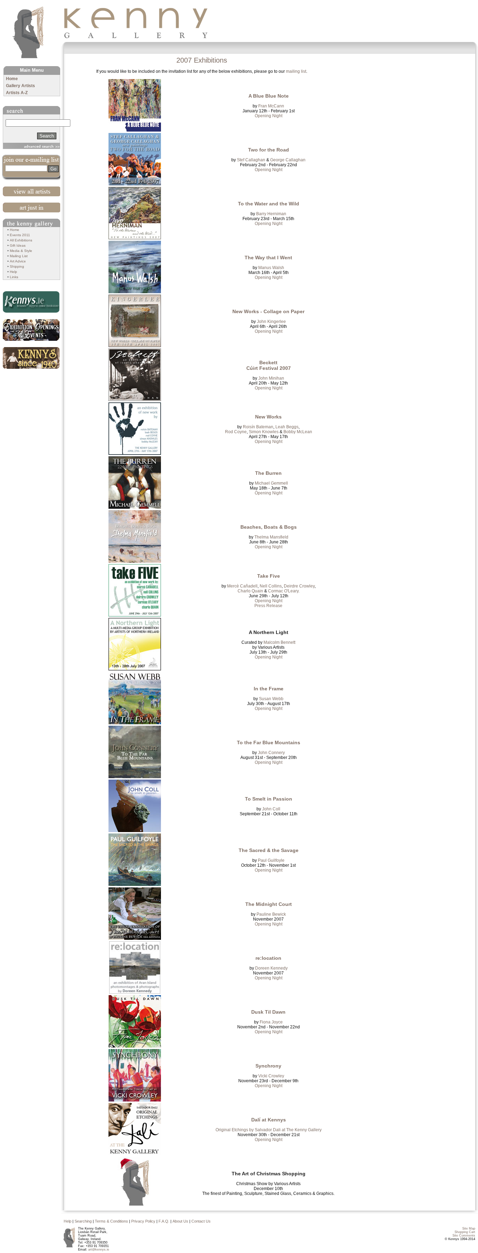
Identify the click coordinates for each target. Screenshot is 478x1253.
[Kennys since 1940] (32, 358)
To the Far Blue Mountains (268, 742)
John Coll (271, 809)
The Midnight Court (268, 904)
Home (12, 78)
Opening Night (268, 115)
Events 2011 (20, 235)
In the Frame (268, 688)
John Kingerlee (271, 321)
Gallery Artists (20, 85)
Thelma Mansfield (271, 537)
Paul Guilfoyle (271, 860)
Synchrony (268, 1066)
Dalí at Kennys (268, 1119)
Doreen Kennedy (271, 968)
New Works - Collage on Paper (268, 311)
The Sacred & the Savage (268, 850)
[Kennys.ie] (32, 302)
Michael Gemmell (271, 483)
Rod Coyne (236, 431)
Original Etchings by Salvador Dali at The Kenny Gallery (269, 1129)
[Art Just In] (32, 207)
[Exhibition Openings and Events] (32, 330)
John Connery (271, 752)
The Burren (268, 473)
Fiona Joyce (271, 1022)
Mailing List (19, 256)
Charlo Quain (250, 591)
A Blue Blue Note (268, 96)
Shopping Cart (465, 1232)
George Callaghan (287, 159)
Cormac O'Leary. (284, 591)
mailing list (296, 71)
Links (14, 277)
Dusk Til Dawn (268, 1012)
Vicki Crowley (271, 1076)
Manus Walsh (271, 267)
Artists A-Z (17, 92)
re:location (268, 958)
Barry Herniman (271, 213)
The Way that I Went (268, 257)
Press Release (268, 605)
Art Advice (18, 261)
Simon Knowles (264, 431)
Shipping (17, 266)
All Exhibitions (21, 240)
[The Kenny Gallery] (141, 23)
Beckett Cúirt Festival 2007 (268, 365)
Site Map (468, 1228)
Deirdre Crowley (299, 586)
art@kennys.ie (98, 1249)
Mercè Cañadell (242, 586)
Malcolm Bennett (279, 642)
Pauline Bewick (271, 914)
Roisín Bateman (258, 426)
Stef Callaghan (251, 159)
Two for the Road (268, 150)
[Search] (32, 110)
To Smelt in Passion (268, 799)
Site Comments (463, 1235)
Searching (83, 1221)
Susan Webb (271, 698)
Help (13, 272)
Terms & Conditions (111, 1221)
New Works (268, 417)
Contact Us (201, 1221)
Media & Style (21, 251)
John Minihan (271, 378)
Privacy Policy (143, 1221)
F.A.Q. (164, 1221)
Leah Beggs (286, 426)
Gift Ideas (18, 245)
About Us (180, 1221)
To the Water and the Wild (268, 203)
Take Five (268, 576)
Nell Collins (270, 586)
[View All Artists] (32, 191)
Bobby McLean (297, 431)
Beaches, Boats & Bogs (268, 527)
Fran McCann (271, 106)
